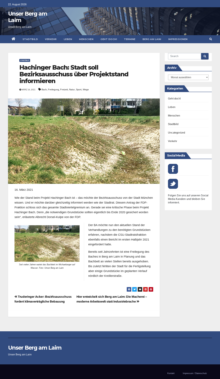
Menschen (86, 39)
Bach (44, 89)
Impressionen (178, 39)
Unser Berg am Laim (27, 16)
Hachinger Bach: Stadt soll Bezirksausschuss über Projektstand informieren (73, 74)
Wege (86, 89)
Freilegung (53, 89)
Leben (68, 39)
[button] (210, 39)
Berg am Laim (152, 39)
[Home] (13, 39)
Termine (129, 39)
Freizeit (64, 89)
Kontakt (171, 373)
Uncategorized (176, 132)
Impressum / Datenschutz (195, 373)
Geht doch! (108, 39)
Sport (78, 89)
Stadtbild (30, 39)
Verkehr (51, 39)
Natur (72, 89)
